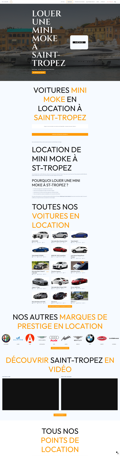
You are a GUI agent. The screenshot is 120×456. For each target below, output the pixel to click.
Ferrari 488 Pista (75, 287)
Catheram (114, 344)
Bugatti (102, 344)
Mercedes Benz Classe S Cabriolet (38, 272)
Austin (66, 344)
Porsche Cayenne (56, 271)
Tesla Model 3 (74, 241)
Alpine (18, 344)
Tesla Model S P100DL (38, 255)
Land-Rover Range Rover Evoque (77, 256)
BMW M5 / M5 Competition (58, 255)
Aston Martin (42, 344)
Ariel (30, 344)
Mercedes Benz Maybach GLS (59, 241)
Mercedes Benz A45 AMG (38, 301)
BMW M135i (35, 241)
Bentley (78, 344)
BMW (90, 344)
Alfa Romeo (6, 344)
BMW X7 (73, 301)
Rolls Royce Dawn (75, 271)
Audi (54, 344)
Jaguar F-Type (36, 287)
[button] (71, 1)
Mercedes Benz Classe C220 (58, 287)
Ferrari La (54, 301)
